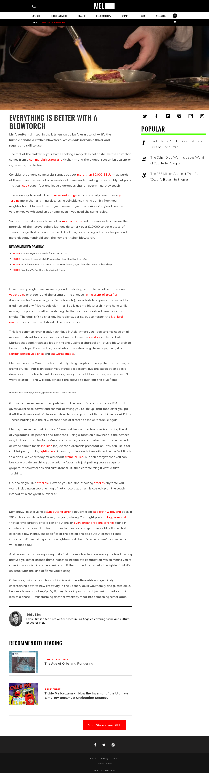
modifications (72, 221)
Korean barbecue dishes (26, 353)
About (93, 758)
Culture (36, 16)
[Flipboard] (168, 116)
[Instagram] (202, 116)
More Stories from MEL (104, 725)
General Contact (104, 763)
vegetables (17, 294)
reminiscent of (101, 294)
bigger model (116, 517)
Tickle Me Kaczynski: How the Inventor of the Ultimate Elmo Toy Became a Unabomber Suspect (86, 695)
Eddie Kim (45, 22)
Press (116, 758)
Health (81, 16)
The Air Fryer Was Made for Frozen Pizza (40, 253)
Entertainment (59, 16)
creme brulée (74, 457)
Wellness (161, 16)
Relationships (103, 16)
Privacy (104, 758)
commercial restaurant (45, 159)
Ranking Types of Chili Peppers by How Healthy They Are (50, 258)
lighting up (47, 451)
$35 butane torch (58, 511)
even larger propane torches (94, 523)
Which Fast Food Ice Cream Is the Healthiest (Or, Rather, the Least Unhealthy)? (62, 264)
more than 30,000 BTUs (94, 174)
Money (125, 16)
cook (25, 185)
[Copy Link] (191, 116)
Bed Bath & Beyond (107, 511)
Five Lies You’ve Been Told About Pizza (39, 269)
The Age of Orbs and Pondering (69, 663)
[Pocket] (179, 116)
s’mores (42, 483)
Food (142, 16)
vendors (95, 337)
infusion (46, 446)
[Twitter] (145, 116)
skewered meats (62, 353)
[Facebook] (156, 116)
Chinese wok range (63, 195)
